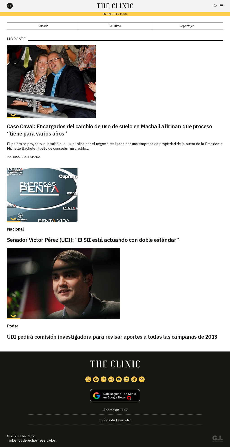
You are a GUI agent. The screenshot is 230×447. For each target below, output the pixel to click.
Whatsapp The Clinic (111, 379)
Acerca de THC (115, 410)
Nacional (15, 229)
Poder (12, 326)
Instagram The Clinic (103, 379)
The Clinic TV (119, 379)
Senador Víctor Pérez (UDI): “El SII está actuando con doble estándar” (93, 239)
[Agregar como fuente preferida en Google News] (115, 395)
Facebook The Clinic (96, 379)
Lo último (115, 26)
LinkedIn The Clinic (126, 379)
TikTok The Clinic (134, 379)
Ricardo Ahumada (26, 157)
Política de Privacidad (114, 420)
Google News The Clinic (142, 379)
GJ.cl (217, 439)
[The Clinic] (13, 6)
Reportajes (187, 26)
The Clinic (27, 436)
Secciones (221, 5)
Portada (43, 26)
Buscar (215, 5)
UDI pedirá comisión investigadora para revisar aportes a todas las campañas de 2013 (112, 336)
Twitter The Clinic (88, 379)
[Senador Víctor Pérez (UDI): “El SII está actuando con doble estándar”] (115, 195)
